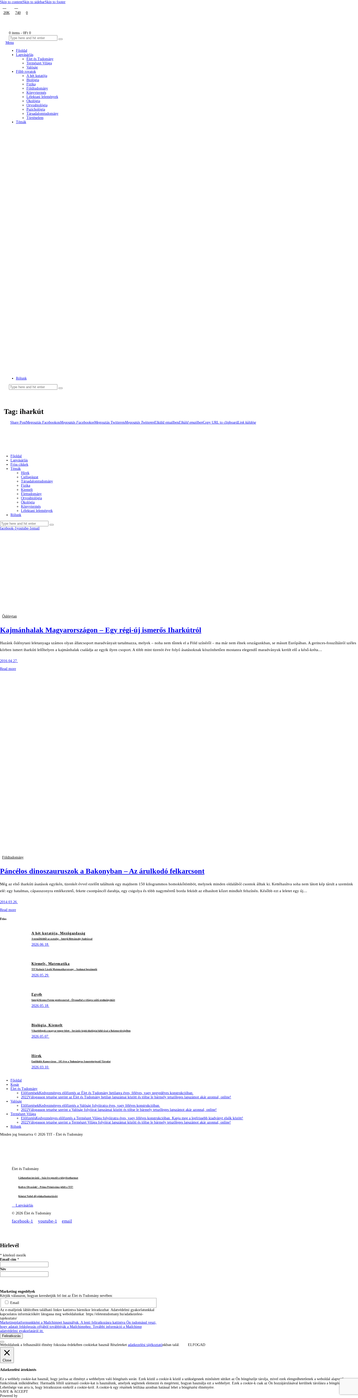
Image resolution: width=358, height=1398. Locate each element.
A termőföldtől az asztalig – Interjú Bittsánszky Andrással (62, 939)
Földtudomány (55, 177)
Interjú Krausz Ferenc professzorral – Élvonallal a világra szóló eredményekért (73, 1000)
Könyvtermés (54, 209)
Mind (47, 127)
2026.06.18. (40, 945)
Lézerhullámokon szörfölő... (45, 344)
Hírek (48, 190)
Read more (8, 669)
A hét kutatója (54, 133)
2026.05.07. (40, 1036)
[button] (189, 372)
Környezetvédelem (58, 215)
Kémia (48, 196)
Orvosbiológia (55, 278)
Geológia (50, 184)
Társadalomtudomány (61, 297)
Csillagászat (53, 146)
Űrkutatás (51, 310)
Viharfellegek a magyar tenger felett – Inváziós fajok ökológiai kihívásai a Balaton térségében (81, 1031)
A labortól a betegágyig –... (44, 334)
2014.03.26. (9, 902)
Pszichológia (53, 284)
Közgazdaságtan (56, 222)
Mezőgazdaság (55, 247)
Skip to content (11, 2)
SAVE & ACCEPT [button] (14, 1392)
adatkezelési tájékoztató (145, 1345)
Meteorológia (54, 240)
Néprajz (49, 265)
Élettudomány (54, 159)
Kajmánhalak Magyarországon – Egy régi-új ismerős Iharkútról (100, 630)
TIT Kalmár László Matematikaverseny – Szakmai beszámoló (64, 969)
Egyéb (48, 152)
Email (14, 1303)
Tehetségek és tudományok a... (46, 325)
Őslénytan (9, 616)
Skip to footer (55, 2)
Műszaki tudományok (61, 253)
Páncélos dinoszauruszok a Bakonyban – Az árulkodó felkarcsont (102, 871)
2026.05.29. (40, 975)
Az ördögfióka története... (43, 361)
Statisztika (51, 291)
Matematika (53, 234)
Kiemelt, (39, 964)
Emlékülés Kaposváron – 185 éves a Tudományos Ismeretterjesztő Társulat (71, 1061)
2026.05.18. (40, 1006)
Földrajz (50, 171)
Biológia (50, 140)
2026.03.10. (40, 1067)
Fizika (48, 165)
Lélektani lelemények (61, 228)
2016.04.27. (9, 661)
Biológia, (39, 1025)
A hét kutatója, (45, 933)
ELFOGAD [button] (196, 1345)
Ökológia (51, 272)
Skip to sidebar (34, 2)
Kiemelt (49, 203)
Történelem (52, 303)
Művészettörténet (57, 259)
